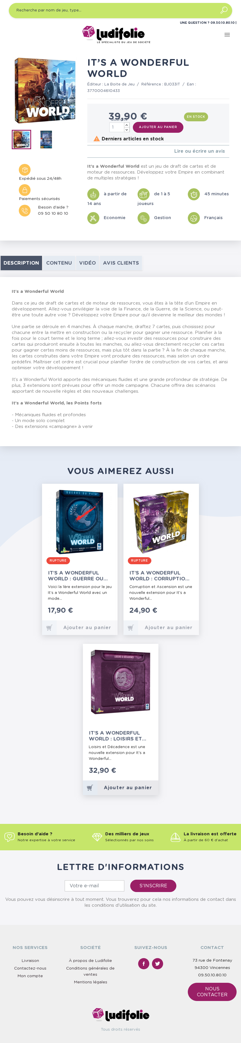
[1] (89, 151)
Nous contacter (212, 992)
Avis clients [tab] (121, 263)
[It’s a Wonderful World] (23, 140)
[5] (107, 151)
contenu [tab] (59, 263)
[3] (98, 151)
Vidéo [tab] (87, 263)
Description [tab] (21, 263)
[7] (143, 773)
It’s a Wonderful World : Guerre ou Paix (75, 575)
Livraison (30, 961)
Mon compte (30, 976)
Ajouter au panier (158, 127)
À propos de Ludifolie (90, 961)
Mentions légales (90, 982)
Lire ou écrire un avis (199, 151)
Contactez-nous (30, 968)
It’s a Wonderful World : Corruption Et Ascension (159, 575)
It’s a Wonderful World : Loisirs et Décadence (115, 735)
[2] (93, 151)
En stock (196, 116)
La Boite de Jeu (119, 84)
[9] (149, 773)
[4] (103, 151)
